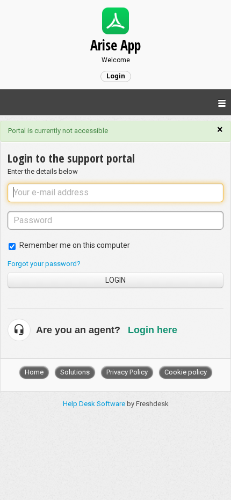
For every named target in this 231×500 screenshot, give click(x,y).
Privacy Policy (127, 372)
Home (34, 372)
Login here (152, 330)
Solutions (75, 372)
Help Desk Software (95, 404)
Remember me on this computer (74, 245)
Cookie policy (185, 372)
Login (115, 280)
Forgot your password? (44, 264)
